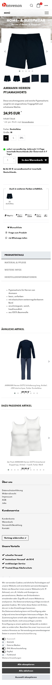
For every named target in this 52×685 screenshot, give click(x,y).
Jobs (4, 503)
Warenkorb (7, 522)
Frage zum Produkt (18, 233)
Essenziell (11, 639)
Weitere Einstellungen (11, 658)
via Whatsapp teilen (18, 238)
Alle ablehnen (26, 671)
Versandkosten (28, 122)
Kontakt (5, 528)
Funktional (11, 655)
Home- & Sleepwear (31, 24)
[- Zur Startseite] (12, 4)
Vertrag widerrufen (14, 538)
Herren (14, 24)
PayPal (10, 652)
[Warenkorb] (38, 5)
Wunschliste (15, 228)
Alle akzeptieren (26, 665)
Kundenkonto (8, 519)
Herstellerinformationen (21, 277)
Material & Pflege (15, 263)
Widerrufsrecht (9, 494)
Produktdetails (14, 255)
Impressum (7, 497)
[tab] (26, 255)
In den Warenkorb (32, 160)
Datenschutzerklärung (12, 490)
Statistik (10, 642)
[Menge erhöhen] (14, 158)
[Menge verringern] (14, 161)
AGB (4, 500)
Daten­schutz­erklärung (26, 634)
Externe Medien (13, 645)
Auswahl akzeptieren (26, 677)
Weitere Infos (13, 270)
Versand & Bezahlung (12, 525)
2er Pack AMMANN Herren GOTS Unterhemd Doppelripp (26, 463)
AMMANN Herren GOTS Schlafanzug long (26, 387)
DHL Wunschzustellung (16, 648)
